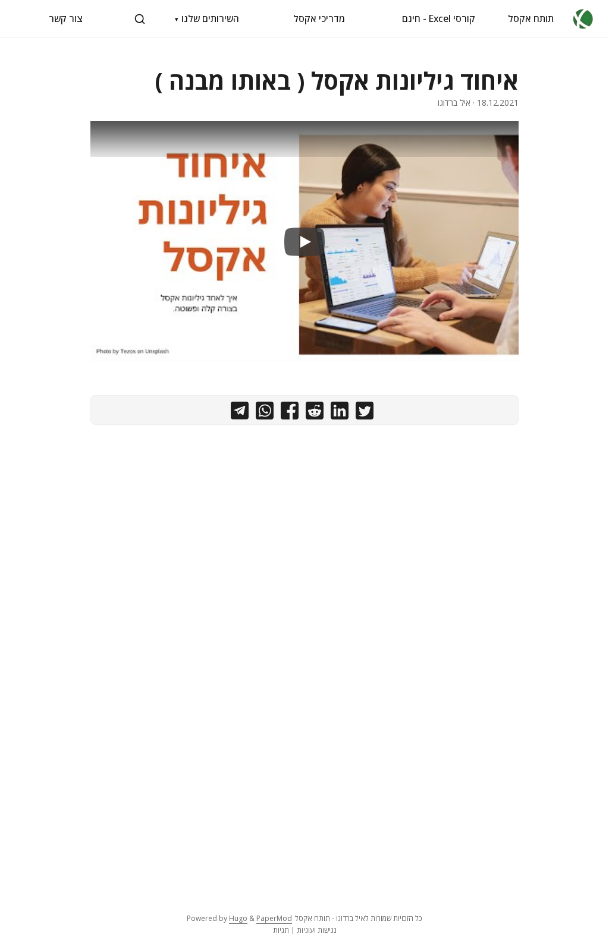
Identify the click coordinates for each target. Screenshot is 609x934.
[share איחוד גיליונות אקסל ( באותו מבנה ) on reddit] (315, 413)
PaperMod (274, 918)
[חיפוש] (140, 19)
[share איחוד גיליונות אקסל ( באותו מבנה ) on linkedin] (340, 413)
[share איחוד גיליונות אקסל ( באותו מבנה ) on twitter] (364, 413)
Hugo (238, 918)
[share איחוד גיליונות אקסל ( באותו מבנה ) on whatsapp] (265, 413)
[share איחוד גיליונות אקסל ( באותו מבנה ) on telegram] (240, 413)
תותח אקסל (531, 18)
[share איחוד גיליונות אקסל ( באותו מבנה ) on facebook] (290, 413)
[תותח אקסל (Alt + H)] (583, 19)
